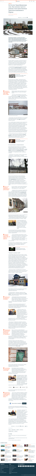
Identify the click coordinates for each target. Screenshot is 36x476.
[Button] (20, 17)
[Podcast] (32, 466)
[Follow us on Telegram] (27, 466)
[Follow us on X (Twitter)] (20, 466)
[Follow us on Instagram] (23, 466)
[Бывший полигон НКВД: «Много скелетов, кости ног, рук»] (12, 76)
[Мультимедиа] (34, 1)
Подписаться (24, 403)
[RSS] (30, 466)
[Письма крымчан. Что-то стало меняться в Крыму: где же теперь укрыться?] (3, 456)
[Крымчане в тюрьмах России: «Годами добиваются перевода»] (12, 249)
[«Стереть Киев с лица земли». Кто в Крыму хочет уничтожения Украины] (14, 445)
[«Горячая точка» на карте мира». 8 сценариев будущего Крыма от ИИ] (26, 456)
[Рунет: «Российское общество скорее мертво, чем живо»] (12, 141)
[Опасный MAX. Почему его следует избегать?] (14, 459)
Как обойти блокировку (3, 472)
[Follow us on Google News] (25, 466)
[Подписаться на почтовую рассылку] (33, 466)
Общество (10, 3)
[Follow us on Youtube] (22, 466)
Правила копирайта (11, 468)
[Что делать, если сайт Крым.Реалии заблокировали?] (26, 459)
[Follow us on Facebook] (18, 466)
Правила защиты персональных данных (13, 473)
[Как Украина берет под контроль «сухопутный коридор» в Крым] (3, 445)
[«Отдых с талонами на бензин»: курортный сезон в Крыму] (14, 450)
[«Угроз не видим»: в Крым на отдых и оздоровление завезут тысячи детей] (14, 456)
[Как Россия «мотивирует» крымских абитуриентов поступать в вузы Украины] (26, 445)
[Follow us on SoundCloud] (28, 466)
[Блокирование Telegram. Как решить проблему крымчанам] (3, 459)
